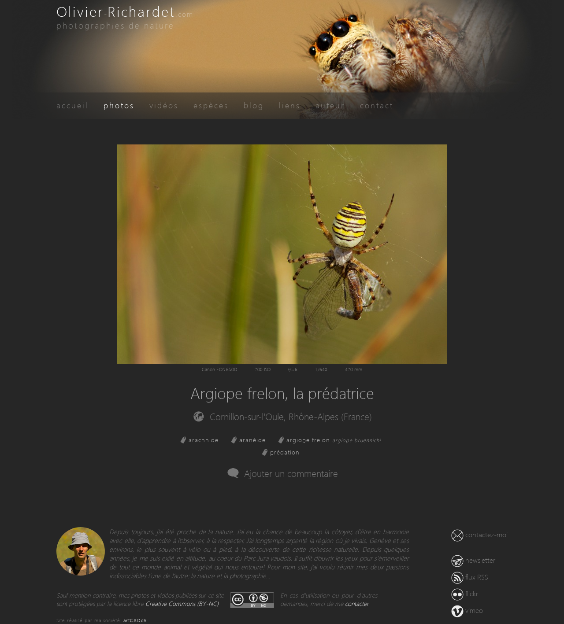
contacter (357, 603)
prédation (285, 452)
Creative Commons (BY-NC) (182, 603)
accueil (72, 105)
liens (290, 105)
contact (376, 105)
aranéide (252, 440)
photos (119, 105)
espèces (211, 105)
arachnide (204, 440)
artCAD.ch (135, 620)
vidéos (163, 105)
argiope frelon (333, 440)
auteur (330, 105)
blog (254, 105)
